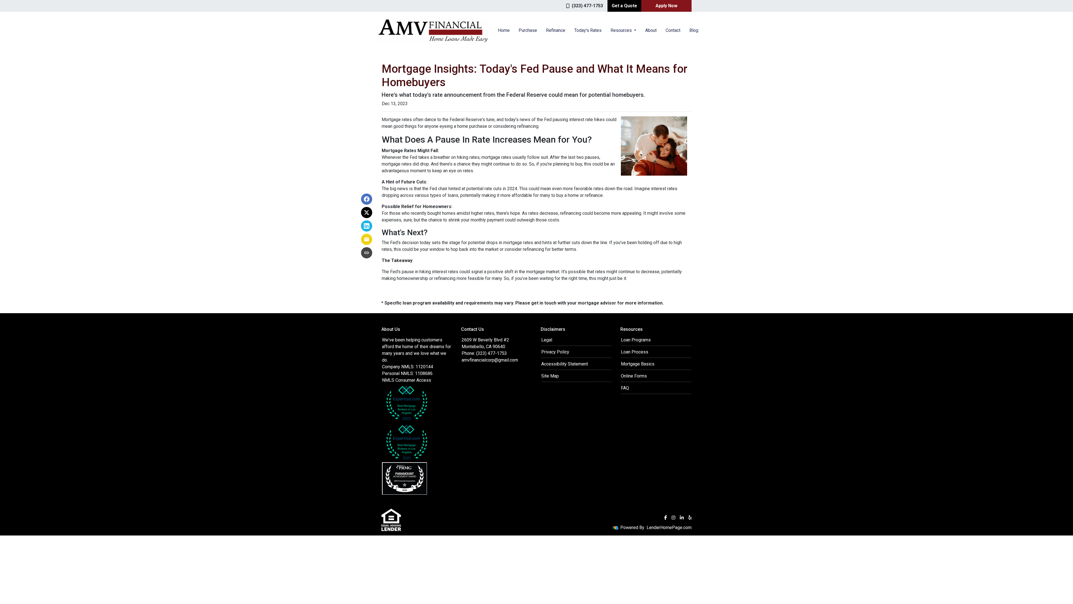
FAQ (625, 388)
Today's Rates (588, 30)
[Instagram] (673, 517)
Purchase (528, 30)
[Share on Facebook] (366, 199)
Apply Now (666, 5)
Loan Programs (636, 340)
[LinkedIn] (682, 517)
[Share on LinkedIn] (366, 226)
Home (504, 30)
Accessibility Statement (564, 364)
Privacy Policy (555, 352)
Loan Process (634, 352)
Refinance (555, 30)
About (651, 30)
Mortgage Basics (637, 364)
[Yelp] (690, 517)
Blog (693, 30)
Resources (622, 30)
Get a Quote (624, 5)
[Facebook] (665, 517)
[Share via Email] (366, 239)
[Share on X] (366, 212)
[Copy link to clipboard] (366, 252)
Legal (546, 340)
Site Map (550, 376)
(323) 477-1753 (587, 5)
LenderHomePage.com (669, 527)
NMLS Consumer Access (406, 380)
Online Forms (634, 376)
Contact (673, 30)
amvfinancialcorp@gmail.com (490, 360)
